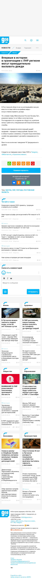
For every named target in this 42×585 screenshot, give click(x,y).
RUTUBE (13, 522)
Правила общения (16, 559)
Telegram (34, 152)
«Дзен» (13, 521)
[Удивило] (23, 163)
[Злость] (33, 163)
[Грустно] (28, 163)
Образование (29, 371)
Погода (19, 190)
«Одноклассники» (29, 521)
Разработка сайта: (21, 576)
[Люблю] (18, 163)
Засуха (8, 190)
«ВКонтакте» (6, 154)
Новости (6, 48)
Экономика (8, 436)
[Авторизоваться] (31, 40)
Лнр (13, 190)
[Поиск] (25, 40)
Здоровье (28, 305)
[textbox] (21, 284)
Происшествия (30, 436)
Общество (7, 371)
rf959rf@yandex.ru (26, 517)
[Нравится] (9, 163)
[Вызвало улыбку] (14, 163)
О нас (12, 558)
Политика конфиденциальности (20, 561)
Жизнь (14, 53)
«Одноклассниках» (19, 154)
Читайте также (8, 202)
